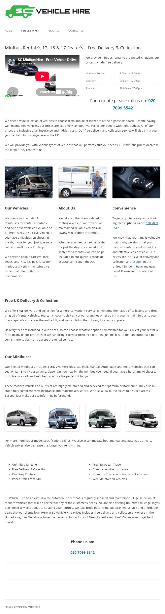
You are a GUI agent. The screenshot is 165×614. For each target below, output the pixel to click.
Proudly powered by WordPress (22, 606)
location (137, 262)
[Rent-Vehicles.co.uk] (49, 13)
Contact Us (76, 30)
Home (8, 30)
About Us (54, 30)
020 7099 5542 (82, 552)
